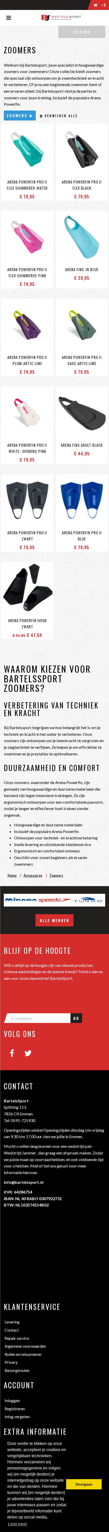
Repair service (17, 1338)
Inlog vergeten (17, 1416)
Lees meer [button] (17, 1524)
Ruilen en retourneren (23, 1354)
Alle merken (54, 920)
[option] (50, 900)
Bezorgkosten (17, 1370)
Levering (12, 1321)
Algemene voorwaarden (25, 1346)
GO (76, 1018)
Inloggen (12, 1400)
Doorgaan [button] (84, 1484)
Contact (12, 1330)
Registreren (15, 1408)
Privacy (11, 1362)
